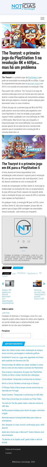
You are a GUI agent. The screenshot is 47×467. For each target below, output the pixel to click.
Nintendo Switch (33, 83)
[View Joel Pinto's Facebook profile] (18, 241)
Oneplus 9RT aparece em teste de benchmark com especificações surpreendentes (7, 296)
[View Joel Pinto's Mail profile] (29, 241)
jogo (14, 273)
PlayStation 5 (33, 77)
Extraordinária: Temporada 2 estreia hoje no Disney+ (21, 379)
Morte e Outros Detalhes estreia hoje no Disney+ (20, 383)
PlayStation (21, 273)
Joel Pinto (6, 313)
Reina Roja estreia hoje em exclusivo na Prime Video (21, 399)
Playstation (18, 268)
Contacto (8, 453)
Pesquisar (6, 331)
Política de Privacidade (12, 449)
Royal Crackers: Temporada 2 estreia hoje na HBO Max (22, 395)
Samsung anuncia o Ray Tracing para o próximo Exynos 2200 (39, 294)
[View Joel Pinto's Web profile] (23, 241)
